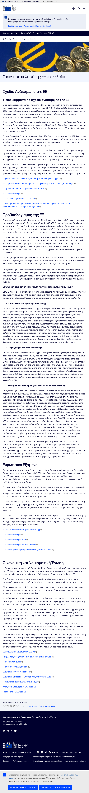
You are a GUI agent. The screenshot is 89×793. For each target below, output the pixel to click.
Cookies (6, 761)
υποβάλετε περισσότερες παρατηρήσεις (40, 706)
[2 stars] (6, 706)
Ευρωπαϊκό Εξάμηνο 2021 (14, 539)
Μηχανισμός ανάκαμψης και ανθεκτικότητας (23, 188)
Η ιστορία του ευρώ (12, 662)
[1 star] (4, 706)
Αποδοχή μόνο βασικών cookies (55, 787)
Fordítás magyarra (15, 26)
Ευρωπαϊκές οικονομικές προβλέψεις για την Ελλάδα (27, 549)
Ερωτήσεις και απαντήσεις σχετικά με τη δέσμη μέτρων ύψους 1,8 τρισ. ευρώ (38, 183)
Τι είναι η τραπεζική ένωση (15, 667)
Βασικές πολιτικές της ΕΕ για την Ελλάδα (20, 39)
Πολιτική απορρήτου (21, 761)
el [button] (73, 8)
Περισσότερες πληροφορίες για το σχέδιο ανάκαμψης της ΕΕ (31, 178)
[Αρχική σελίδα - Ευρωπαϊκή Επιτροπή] (9, 7)
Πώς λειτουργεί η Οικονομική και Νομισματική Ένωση (27, 657)
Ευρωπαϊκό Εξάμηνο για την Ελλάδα (19, 544)
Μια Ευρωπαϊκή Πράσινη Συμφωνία (19, 198)
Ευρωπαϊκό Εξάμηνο (12, 193)
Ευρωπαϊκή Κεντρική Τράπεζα (16, 672)
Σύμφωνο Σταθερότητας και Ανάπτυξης (21, 529)
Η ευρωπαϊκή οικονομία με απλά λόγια (20, 682)
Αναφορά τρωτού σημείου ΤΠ (15, 757)
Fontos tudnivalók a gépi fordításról (37, 26)
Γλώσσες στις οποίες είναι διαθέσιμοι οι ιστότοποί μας (53, 757)
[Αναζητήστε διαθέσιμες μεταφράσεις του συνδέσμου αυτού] (61, 179)
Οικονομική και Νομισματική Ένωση (19, 652)
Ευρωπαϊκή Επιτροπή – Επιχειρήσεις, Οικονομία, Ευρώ (27, 677)
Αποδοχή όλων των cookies (23, 787)
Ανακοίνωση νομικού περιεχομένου (47, 761)
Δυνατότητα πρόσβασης (75, 761)
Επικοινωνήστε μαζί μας (72, 752)
